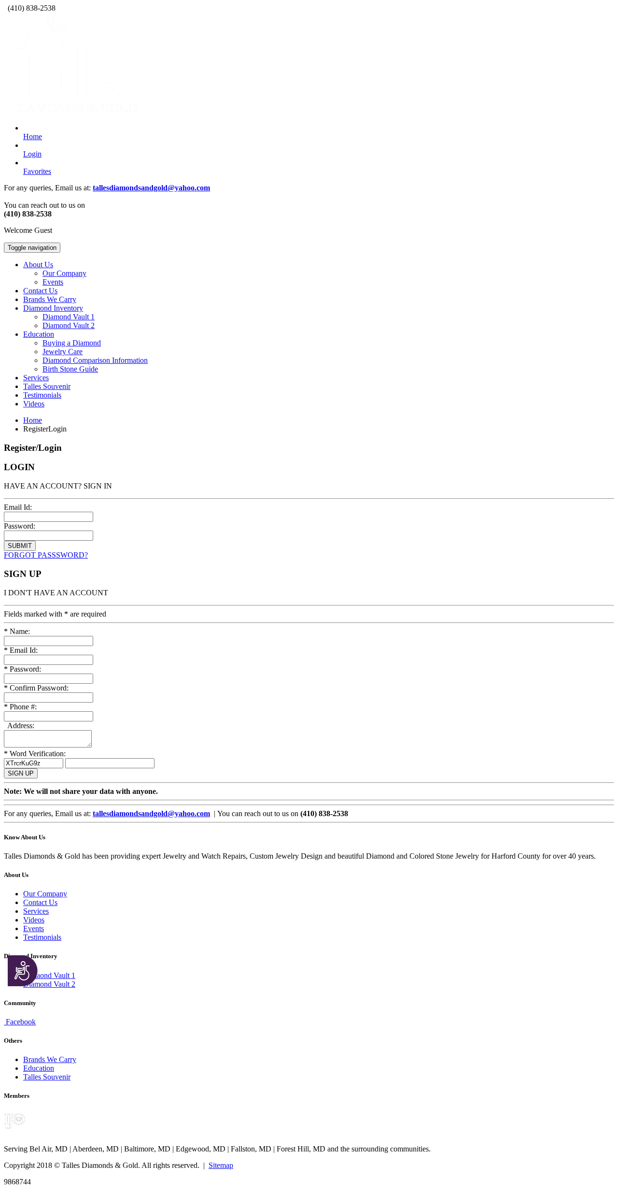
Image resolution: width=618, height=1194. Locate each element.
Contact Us (40, 291)
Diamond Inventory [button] (53, 308)
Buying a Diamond (71, 343)
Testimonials (42, 395)
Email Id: (18, 507)
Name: (17, 631)
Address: (20, 725)
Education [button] (38, 334)
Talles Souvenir (46, 386)
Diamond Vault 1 (68, 317)
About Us (38, 264)
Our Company (64, 273)
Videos (33, 404)
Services (36, 378)
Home (32, 420)
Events (52, 282)
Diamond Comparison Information (95, 360)
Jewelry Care (62, 351)
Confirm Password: (36, 688)
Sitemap (221, 1165)
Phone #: (20, 707)
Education (38, 1068)
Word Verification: (35, 753)
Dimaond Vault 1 (49, 975)
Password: (19, 526)
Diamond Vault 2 (68, 325)
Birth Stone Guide (70, 369)
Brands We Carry (49, 299)
